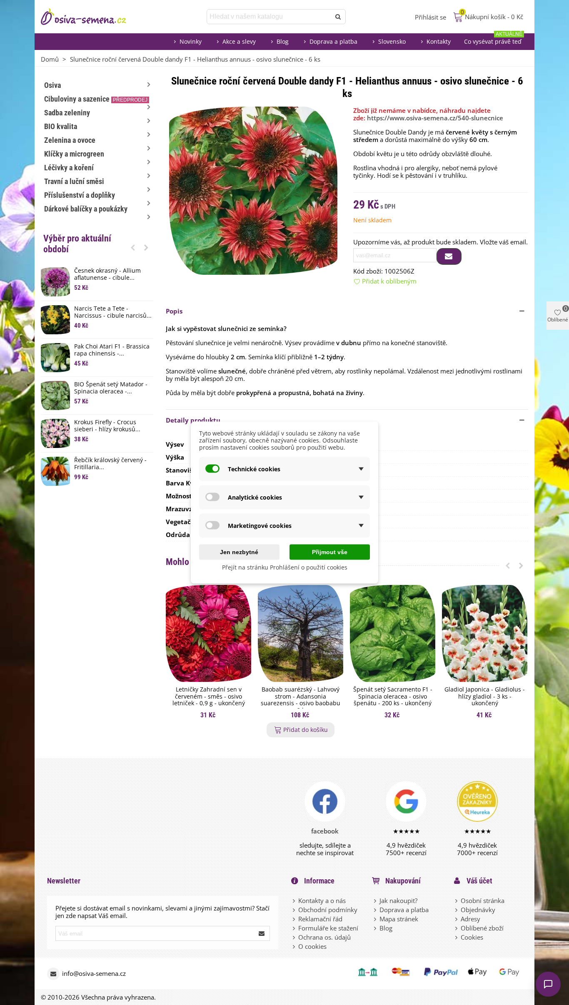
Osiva (52, 85)
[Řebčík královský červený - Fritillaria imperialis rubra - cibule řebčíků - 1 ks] (55, 471)
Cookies (472, 937)
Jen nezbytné (239, 552)
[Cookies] (457, 937)
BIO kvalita (60, 126)
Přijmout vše (329, 552)
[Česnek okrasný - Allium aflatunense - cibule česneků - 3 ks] (55, 281)
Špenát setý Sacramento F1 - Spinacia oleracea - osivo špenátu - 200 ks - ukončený (392, 696)
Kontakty (439, 41)
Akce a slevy (239, 41)
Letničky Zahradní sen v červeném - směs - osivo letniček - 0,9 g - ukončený (208, 696)
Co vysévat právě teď (493, 39)
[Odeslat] (338, 17)
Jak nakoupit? (398, 900)
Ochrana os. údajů (324, 937)
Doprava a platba (333, 41)
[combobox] (269, 17)
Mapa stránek (398, 919)
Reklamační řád (320, 919)
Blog (283, 41)
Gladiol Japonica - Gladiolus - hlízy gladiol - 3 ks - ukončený (484, 696)
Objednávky (478, 909)
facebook (325, 831)
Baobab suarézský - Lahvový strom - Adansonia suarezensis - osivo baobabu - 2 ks (300, 700)
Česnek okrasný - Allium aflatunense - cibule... (107, 274)
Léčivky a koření (69, 167)
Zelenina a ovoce (69, 140)
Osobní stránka (482, 900)
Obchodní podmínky (327, 909)
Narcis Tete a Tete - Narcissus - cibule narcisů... (113, 312)
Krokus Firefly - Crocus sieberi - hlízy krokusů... (107, 426)
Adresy (470, 919)
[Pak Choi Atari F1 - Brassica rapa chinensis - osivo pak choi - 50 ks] (55, 357)
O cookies (312, 946)
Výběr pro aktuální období (77, 243)
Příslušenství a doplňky (79, 195)
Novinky (191, 41)
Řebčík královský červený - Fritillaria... (110, 464)
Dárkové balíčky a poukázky (85, 208)
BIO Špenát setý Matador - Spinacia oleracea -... (110, 388)
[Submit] (262, 933)
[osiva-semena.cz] (91, 16)
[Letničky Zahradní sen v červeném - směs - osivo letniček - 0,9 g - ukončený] (208, 633)
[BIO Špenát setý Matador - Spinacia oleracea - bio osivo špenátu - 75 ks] (55, 395)
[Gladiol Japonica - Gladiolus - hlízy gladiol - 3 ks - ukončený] (484, 633)
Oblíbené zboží (482, 928)
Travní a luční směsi (74, 181)
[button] (133, 247)
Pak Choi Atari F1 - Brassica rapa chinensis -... (112, 350)
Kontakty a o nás (322, 900)
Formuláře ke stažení (328, 928)
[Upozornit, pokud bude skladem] (449, 256)
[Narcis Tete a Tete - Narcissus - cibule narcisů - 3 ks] (55, 319)
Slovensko (392, 41)
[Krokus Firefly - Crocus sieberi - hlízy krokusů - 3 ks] (55, 433)
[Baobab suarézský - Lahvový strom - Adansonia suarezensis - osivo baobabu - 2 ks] (300, 633)
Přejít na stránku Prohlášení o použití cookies (284, 567)
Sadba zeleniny (67, 112)
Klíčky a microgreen (74, 153)
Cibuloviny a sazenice (95, 99)
